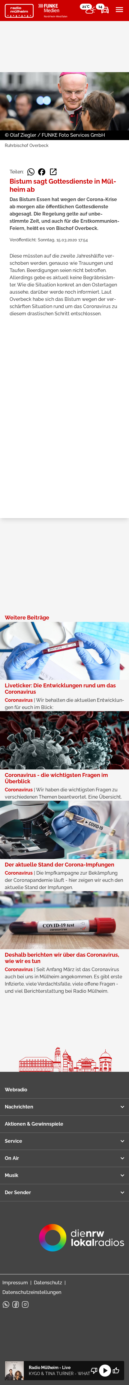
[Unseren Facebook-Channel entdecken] (15, 1304)
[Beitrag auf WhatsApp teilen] (30, 172)
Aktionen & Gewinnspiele (34, 1124)
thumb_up (115, 1370)
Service (13, 1141)
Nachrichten (19, 1107)
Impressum (15, 1283)
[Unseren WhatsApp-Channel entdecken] (6, 1304)
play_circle (105, 1370)
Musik (11, 1175)
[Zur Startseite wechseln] (19, 10)
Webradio (16, 1090)
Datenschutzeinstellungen (31, 1292)
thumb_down (94, 1370)
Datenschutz (48, 1283)
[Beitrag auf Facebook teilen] (41, 172)
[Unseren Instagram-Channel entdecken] (25, 1304)
